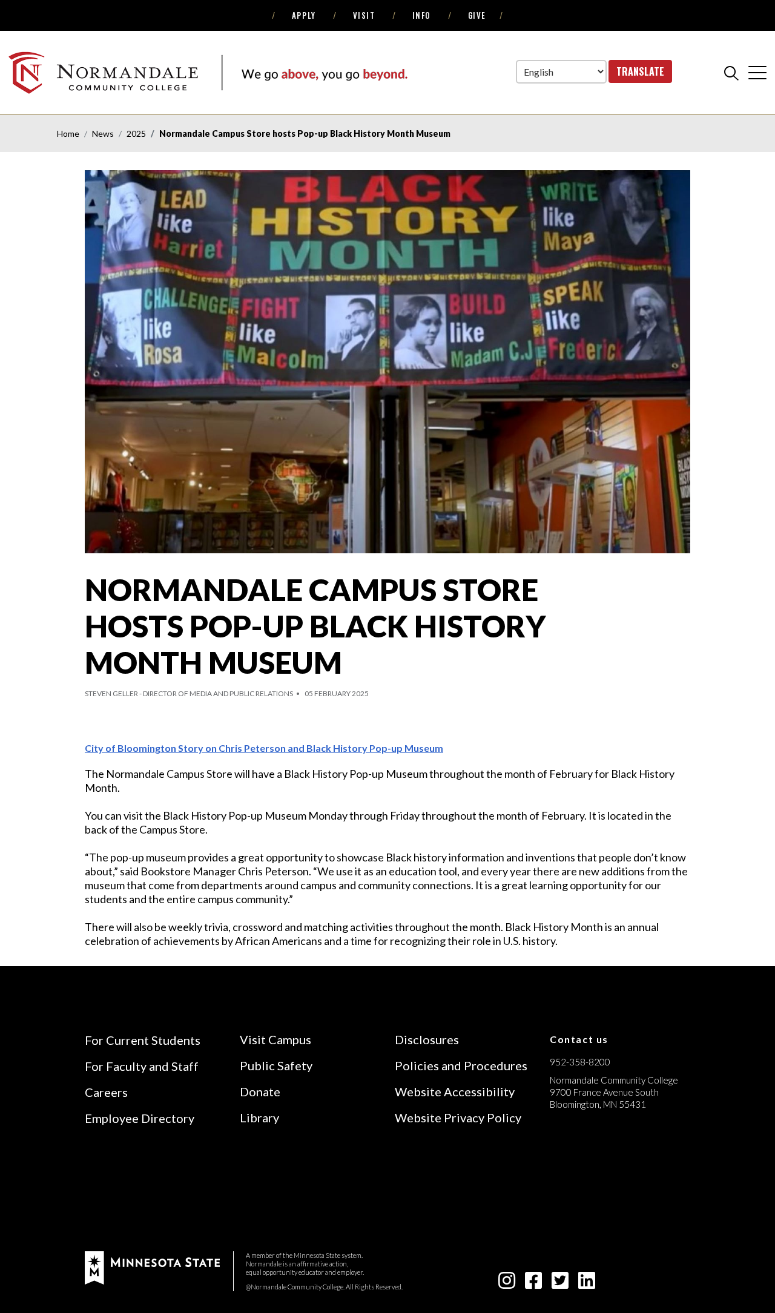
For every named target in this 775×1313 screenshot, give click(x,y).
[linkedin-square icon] (586, 1283)
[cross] (757, 72)
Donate (260, 1091)
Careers (106, 1092)
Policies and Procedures (461, 1065)
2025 (136, 133)
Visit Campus (275, 1039)
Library (259, 1117)
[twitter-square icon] (560, 1283)
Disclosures (427, 1039)
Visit (364, 15)
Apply (304, 15)
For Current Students (142, 1040)
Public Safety (276, 1065)
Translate (640, 71)
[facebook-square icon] (533, 1283)
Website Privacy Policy (458, 1117)
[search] (731, 73)
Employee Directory (139, 1118)
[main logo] (207, 72)
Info (421, 15)
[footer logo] (152, 1266)
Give (477, 15)
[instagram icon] (506, 1283)
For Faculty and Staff (142, 1066)
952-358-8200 (580, 1061)
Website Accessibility (455, 1091)
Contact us (579, 1039)
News (103, 133)
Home (68, 133)
